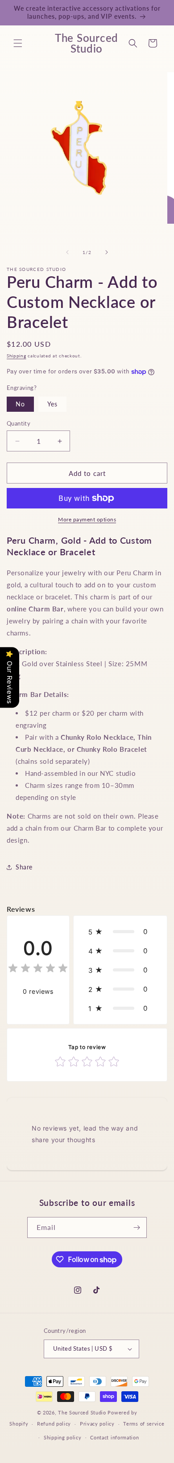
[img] (38, 969)
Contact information (114, 1437)
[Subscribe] (136, 1227)
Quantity (18, 423)
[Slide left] (67, 252)
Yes (52, 404)
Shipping (16, 355)
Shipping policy (63, 1437)
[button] (18, 43)
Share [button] (24, 867)
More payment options (87, 519)
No (20, 404)
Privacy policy (97, 1423)
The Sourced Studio (82, 1412)
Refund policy (54, 1423)
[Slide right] (106, 252)
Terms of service (143, 1423)
